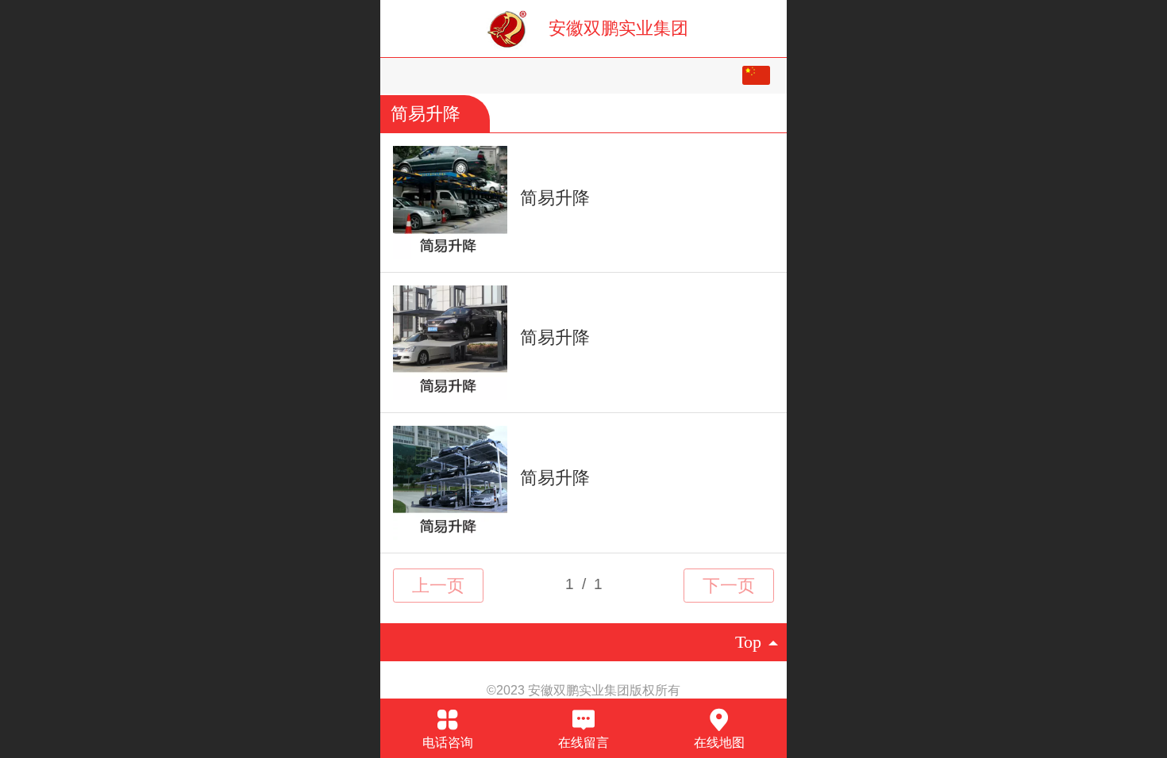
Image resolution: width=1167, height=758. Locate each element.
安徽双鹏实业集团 (618, 28)
